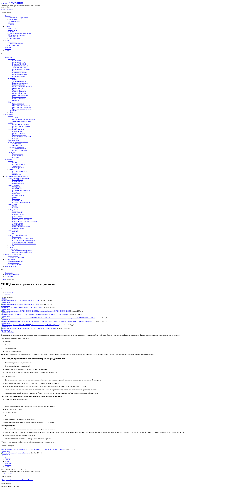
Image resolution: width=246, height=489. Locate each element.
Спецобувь (8, 159)
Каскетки (15, 231)
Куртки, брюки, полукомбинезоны (23, 119)
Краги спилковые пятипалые (21, 107)
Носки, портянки (18, 155)
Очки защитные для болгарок (22, 218)
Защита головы (13, 230)
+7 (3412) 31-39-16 (7, 9)
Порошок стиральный (15, 261)
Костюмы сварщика (18, 133)
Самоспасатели (13, 249)
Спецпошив (8, 273)
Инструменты (13, 256)
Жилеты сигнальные (19, 149)
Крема (10, 112)
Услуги (7, 461)
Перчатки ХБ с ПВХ (19, 64)
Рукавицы (11, 78)
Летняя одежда (17, 145)
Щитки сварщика (18, 228)
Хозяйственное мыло (15, 264)
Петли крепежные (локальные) (22, 238)
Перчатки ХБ (16, 60)
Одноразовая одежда (19, 135)
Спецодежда (9, 114)
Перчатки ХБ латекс (19, 62)
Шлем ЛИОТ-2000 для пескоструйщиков (43, 328)
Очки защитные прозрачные (21, 219)
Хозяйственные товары (16, 257)
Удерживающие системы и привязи (24, 244)
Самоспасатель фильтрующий (22, 252)
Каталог (7, 459)
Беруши (14, 206)
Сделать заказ (5, 302)
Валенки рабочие (18, 168)
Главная (3, 279)
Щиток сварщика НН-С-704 (30, 300)
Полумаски (16, 199)
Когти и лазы (16, 237)
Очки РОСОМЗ (17, 181)
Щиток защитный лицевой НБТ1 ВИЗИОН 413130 (53, 314)
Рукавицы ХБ (16, 100)
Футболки (15, 157)
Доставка (8, 463)
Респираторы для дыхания (21, 190)
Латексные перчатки (19, 67)
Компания (8, 458)
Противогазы (16, 193)
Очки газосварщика (18, 214)
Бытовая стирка (10, 276)
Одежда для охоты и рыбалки (18, 142)
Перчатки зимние (18, 71)
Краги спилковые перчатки (21, 105)
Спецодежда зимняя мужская (21, 121)
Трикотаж (11, 152)
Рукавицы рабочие (18, 90)
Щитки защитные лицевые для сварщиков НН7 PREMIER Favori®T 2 (72, 318)
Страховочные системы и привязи (23, 240)
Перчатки (11, 59)
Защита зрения (13, 209)
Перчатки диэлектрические (21, 69)
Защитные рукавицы (19, 81)
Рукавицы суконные (19, 97)
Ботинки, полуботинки (19, 164)
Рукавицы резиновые (19, 91)
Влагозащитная (17, 131)
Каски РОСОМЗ (17, 180)
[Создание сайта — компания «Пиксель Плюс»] (17, 480)
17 (9, 332)
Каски (14, 233)
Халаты (14, 128)
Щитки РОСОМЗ (18, 183)
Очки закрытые (17, 216)
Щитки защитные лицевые (21, 226)
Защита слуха (12, 204)
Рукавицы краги (17, 88)
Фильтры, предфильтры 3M (21, 202)
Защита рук (8, 57)
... (7, 332)
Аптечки (11, 245)
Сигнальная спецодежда (16, 147)
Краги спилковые (18, 104)
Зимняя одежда (17, 143)
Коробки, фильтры (18, 195)
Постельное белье (10, 266)
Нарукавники (12, 110)
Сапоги (14, 162)
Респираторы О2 (17, 200)
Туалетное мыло (13, 263)
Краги (10, 102)
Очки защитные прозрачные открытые (25, 221)
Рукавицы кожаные (18, 85)
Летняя (10, 123)
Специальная (16, 166)
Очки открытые (17, 223)
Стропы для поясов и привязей (22, 242)
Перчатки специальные (20, 66)
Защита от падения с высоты (17, 235)
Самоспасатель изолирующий (22, 251)
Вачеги (14, 79)
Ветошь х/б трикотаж (24, 453)
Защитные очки (17, 211)
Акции (7, 466)
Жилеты (15, 117)
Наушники (15, 207)
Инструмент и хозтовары (13, 254)
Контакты (8, 465)
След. (12, 332)
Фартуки (15, 138)
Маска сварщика (17, 212)
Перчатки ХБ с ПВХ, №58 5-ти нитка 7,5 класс (49, 449)
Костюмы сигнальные (19, 150)
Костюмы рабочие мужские (21, 126)
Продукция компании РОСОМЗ (19, 178)
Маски (14, 197)
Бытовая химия (10, 259)
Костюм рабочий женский (21, 124)
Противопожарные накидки (21, 136)
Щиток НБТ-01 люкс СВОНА (32, 307)
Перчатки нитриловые (19, 74)
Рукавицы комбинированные (22, 86)
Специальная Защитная (16, 130)
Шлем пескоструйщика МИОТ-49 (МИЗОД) (46, 325)
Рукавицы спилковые (19, 93)
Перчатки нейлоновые (19, 72)
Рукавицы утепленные (19, 98)
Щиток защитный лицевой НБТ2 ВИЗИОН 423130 (53, 311)
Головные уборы (13, 140)
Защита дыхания (13, 185)
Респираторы (16, 187)
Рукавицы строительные (20, 95)
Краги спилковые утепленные (22, 109)
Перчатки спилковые (19, 76)
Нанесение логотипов (12, 274)
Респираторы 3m (17, 188)
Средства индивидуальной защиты (16, 176)
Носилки (11, 247)
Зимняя (10, 116)
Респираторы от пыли (19, 192)
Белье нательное (17, 154)
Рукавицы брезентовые (20, 83)
